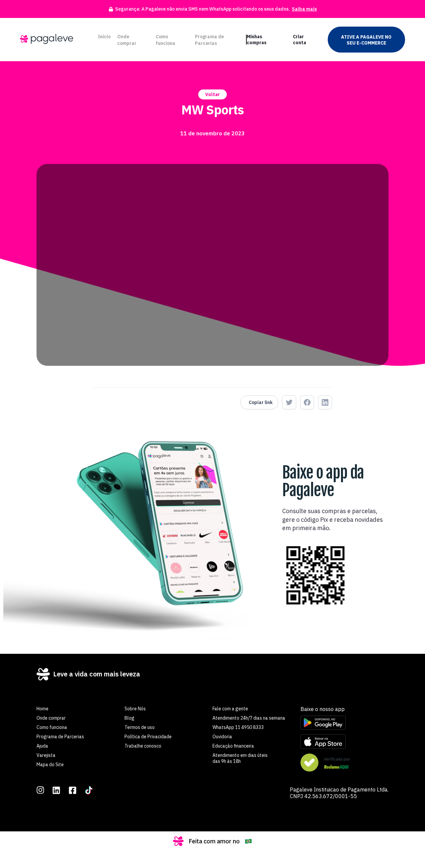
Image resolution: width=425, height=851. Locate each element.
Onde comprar (126, 40)
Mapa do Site (50, 765)
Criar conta (299, 40)
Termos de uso (140, 727)
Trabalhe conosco (143, 746)
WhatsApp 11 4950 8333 (238, 727)
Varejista (46, 755)
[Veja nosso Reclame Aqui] (344, 763)
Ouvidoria (222, 737)
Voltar (212, 94)
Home (42, 709)
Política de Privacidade (148, 737)
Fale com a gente (230, 709)
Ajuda (42, 746)
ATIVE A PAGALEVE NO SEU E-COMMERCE (366, 40)
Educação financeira (233, 746)
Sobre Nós (135, 709)
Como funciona (165, 40)
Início (104, 37)
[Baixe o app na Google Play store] (344, 723)
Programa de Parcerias (209, 40)
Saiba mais (304, 9)
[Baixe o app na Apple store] (344, 742)
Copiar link (261, 402)
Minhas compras (257, 40)
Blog (129, 718)
